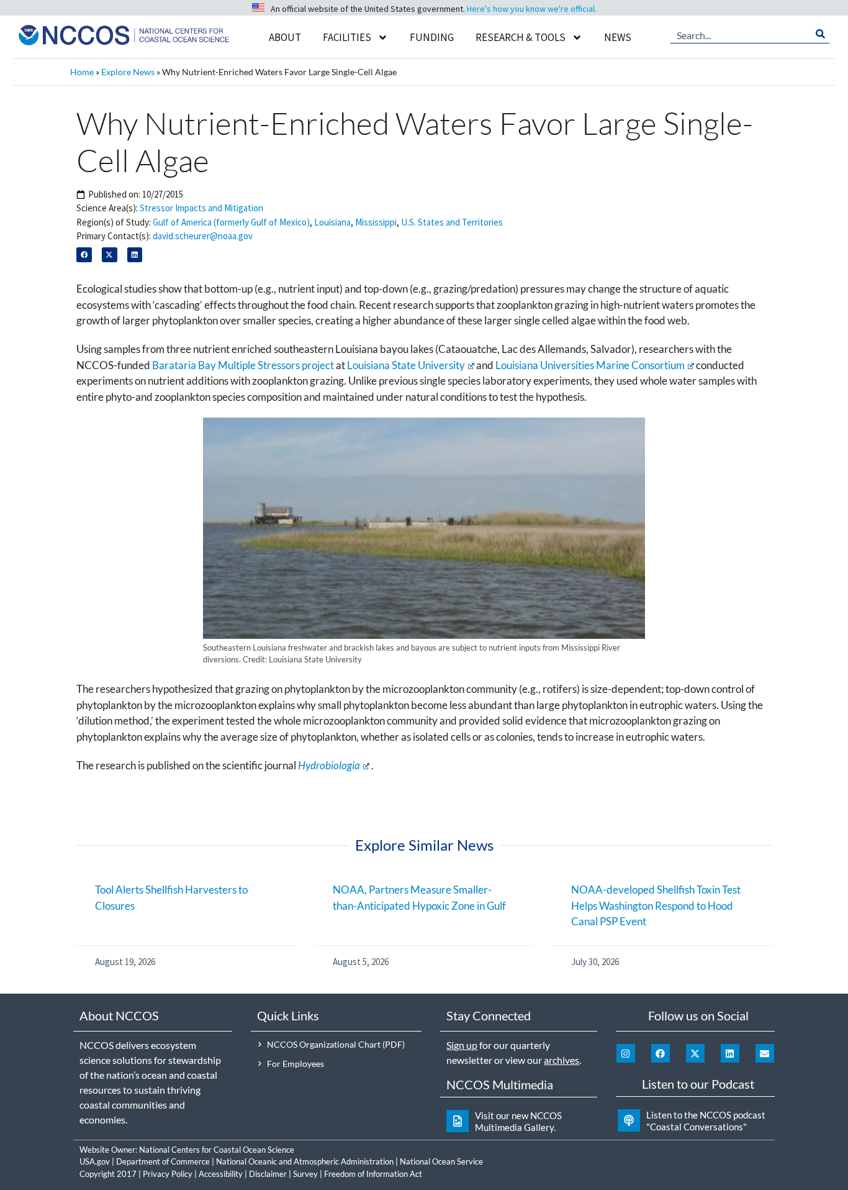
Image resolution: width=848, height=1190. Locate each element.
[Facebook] (660, 1053)
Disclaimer (268, 1174)
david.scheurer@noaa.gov (203, 236)
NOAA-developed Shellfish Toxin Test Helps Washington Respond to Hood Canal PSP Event (656, 905)
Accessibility (221, 1174)
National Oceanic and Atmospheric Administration (305, 1161)
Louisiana (332, 222)
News (617, 37)
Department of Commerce (163, 1161)
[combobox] (740, 34)
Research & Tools (521, 37)
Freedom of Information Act (373, 1174)
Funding (432, 37)
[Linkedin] (730, 1053)
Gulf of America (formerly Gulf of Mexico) (231, 222)
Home (82, 71)
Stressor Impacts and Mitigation (201, 208)
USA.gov (94, 1161)
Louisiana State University (406, 365)
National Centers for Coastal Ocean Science (216, 1150)
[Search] (820, 34)
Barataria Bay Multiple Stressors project (243, 365)
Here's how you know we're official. (532, 8)
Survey (305, 1174)
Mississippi (376, 222)
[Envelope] (765, 1053)
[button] (84, 255)
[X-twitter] (695, 1053)
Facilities (347, 37)
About (285, 37)
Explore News (128, 71)
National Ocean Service (441, 1161)
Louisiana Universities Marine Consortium (590, 365)
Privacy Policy (167, 1174)
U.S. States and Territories (452, 222)
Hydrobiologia (329, 765)
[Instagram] (625, 1053)
